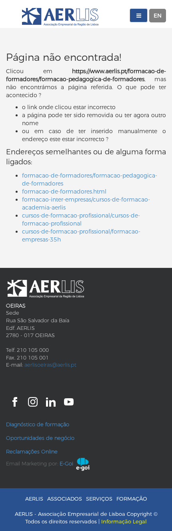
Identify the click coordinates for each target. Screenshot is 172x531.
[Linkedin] (51, 401)
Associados (64, 498)
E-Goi (66, 463)
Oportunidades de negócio (40, 438)
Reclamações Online (32, 451)
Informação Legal (124, 521)
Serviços (99, 498)
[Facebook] (15, 401)
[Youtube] (69, 401)
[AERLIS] (60, 17)
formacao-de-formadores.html (64, 191)
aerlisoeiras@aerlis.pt (50, 364)
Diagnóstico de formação (37, 424)
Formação (131, 498)
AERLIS (34, 498)
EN (158, 15)
